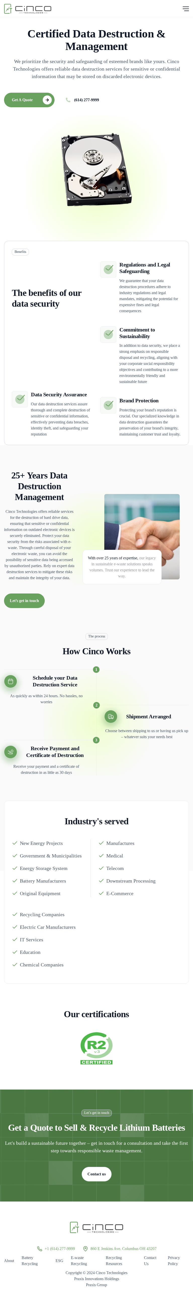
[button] (184, 9)
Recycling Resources (114, 1261)
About (9, 1261)
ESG (59, 1261)
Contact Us (150, 1261)
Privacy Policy (174, 1261)
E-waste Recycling (79, 1261)
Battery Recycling (30, 1261)
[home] (27, 9)
